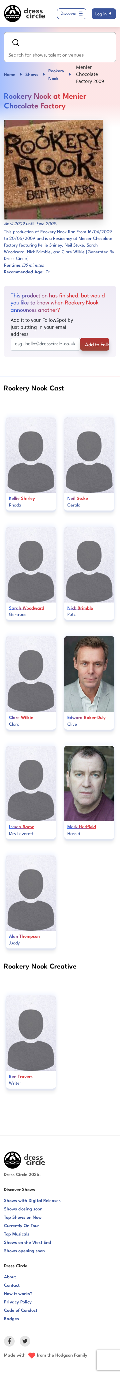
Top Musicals (16, 1234)
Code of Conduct (20, 1310)
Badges (11, 1319)
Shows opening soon (24, 1251)
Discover (69, 13)
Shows (31, 75)
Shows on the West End (27, 1243)
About (10, 1277)
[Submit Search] (16, 42)
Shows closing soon (23, 1209)
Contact (12, 1285)
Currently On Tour (21, 1226)
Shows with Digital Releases (32, 1201)
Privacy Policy (18, 1302)
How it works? (18, 1294)
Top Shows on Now (23, 1217)
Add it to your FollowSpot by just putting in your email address (42, 327)
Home (9, 75)
